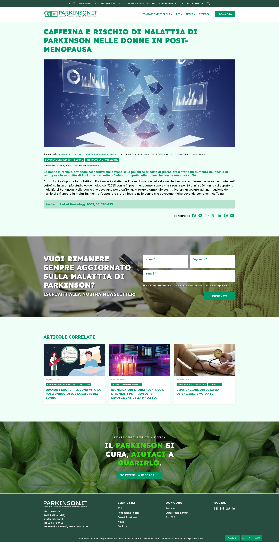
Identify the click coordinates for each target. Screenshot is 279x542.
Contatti (197, 3)
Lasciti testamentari (177, 512)
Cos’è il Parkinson (80, 3)
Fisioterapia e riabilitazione (137, 3)
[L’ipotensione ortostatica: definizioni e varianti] (204, 360)
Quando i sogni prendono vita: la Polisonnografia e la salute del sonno (73, 393)
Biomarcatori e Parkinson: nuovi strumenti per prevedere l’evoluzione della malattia (137, 393)
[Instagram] (222, 509)
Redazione (93, 165)
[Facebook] (216, 509)
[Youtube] (228, 509)
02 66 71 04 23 (55, 522)
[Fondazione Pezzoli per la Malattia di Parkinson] (78, 14)
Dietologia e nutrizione (102, 160)
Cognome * (199, 259)
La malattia (84, 385)
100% (257, 537)
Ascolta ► (232, 538)
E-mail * (150, 273)
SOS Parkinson (167, 3)
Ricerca (204, 14)
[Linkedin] (233, 509)
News (189, 14)
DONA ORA (225, 14)
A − (250, 537)
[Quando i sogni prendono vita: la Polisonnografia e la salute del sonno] (74, 360)
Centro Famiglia (105, 3)
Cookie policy (196, 538)
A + (244, 537)
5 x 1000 (184, 3)
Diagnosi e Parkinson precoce (64, 160)
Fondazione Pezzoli (156, 14)
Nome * (150, 259)
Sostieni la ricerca (137, 475)
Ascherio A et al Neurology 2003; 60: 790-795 (79, 204)
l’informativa (163, 285)
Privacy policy (182, 538)
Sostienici (171, 508)
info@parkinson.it (53, 519)
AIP (178, 14)
